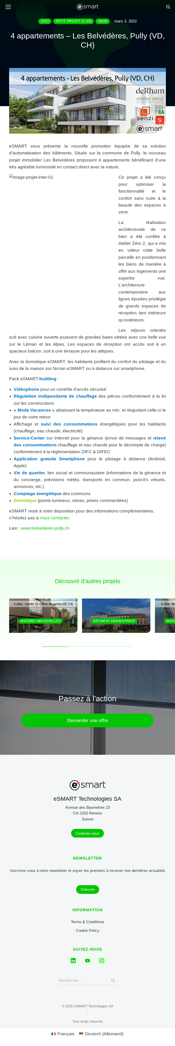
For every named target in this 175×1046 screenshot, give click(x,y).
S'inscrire (88, 889)
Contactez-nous (87, 833)
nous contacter (54, 517)
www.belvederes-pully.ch (45, 528)
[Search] (113, 980)
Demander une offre (87, 720)
